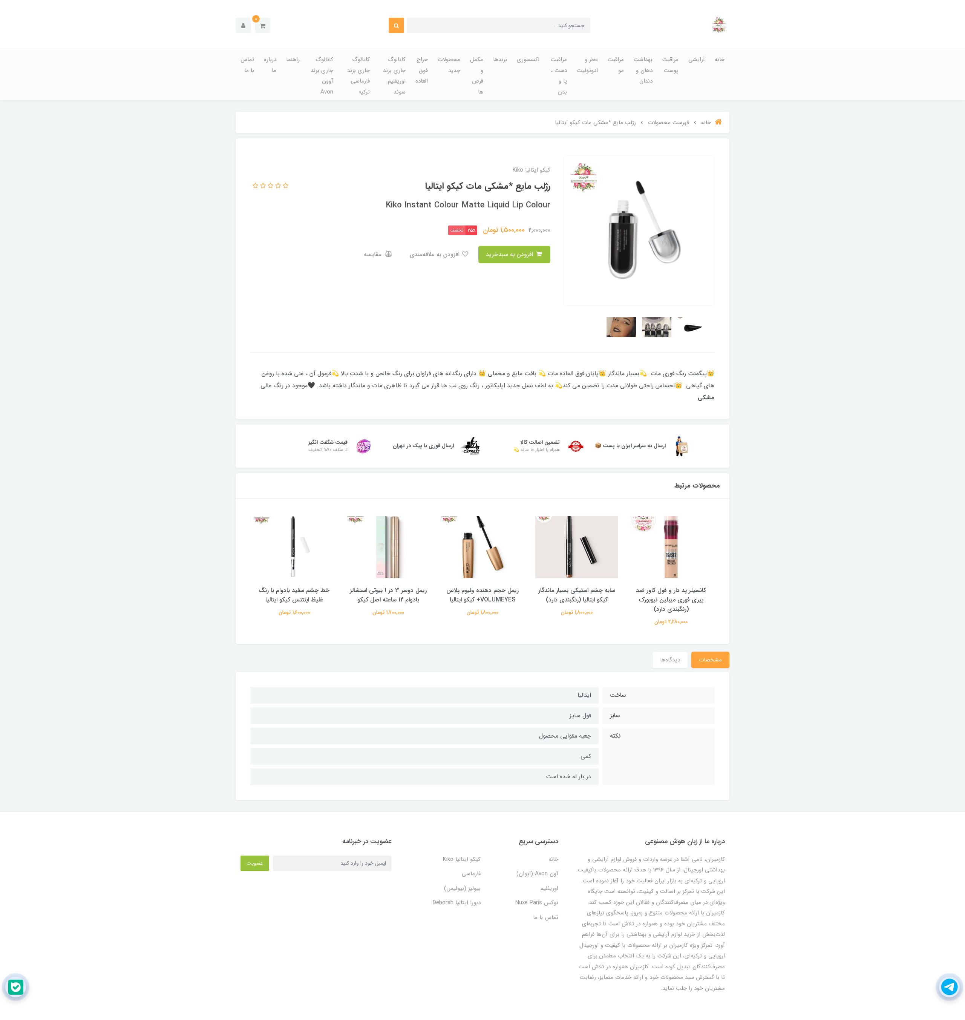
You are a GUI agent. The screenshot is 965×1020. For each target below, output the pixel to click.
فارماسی (471, 873)
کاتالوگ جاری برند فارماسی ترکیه (358, 76)
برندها (500, 59)
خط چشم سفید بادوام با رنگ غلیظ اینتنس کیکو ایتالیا (294, 595)
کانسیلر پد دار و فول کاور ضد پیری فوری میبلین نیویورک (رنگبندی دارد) (671, 600)
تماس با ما (247, 65)
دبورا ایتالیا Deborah (457, 902)
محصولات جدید (449, 65)
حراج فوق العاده (421, 70)
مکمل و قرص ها (476, 76)
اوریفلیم (549, 888)
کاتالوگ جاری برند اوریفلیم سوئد (394, 76)
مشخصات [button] (710, 659)
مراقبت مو (616, 65)
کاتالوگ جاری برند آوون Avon (322, 76)
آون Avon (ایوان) (537, 873)
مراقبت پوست (670, 65)
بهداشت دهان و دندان (643, 70)
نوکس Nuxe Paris (536, 902)
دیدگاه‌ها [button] (670, 659)
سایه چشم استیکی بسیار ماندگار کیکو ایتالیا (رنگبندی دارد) (576, 595)
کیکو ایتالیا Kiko (462, 859)
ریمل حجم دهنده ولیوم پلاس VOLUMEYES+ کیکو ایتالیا (482, 595)
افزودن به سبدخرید (510, 254)
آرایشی (696, 59)
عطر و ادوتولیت (587, 65)
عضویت (255, 863)
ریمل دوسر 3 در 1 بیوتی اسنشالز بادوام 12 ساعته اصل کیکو (388, 595)
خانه (720, 59)
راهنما (293, 59)
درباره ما (270, 65)
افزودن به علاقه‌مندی (435, 254)
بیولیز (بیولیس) (462, 888)
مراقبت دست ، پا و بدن (559, 76)
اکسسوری (528, 59)
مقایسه (373, 254)
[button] (262, 25)
